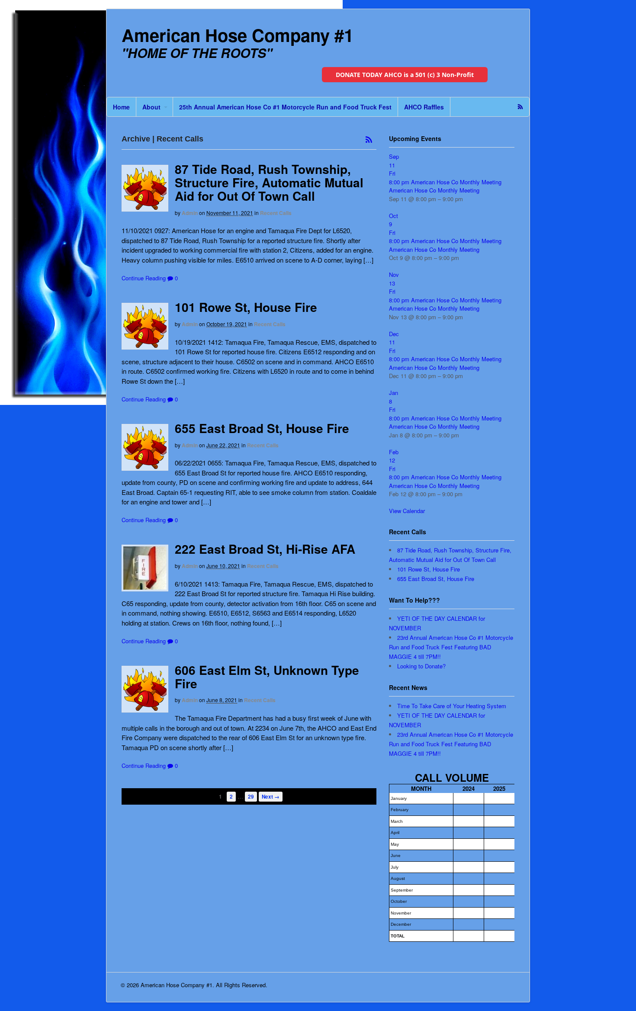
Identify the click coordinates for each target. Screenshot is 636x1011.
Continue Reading (144, 278)
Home (121, 107)
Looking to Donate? (421, 666)
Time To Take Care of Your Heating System (451, 706)
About (151, 107)
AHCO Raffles (424, 107)
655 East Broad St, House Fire (262, 428)
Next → (270, 796)
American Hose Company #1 (237, 34)
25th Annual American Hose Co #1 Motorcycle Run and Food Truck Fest (285, 107)
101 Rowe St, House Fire (246, 307)
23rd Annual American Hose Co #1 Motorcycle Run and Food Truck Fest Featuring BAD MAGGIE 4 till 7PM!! (451, 647)
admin (190, 213)
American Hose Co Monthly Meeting (434, 190)
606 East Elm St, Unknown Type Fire (267, 676)
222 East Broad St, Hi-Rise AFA (265, 549)
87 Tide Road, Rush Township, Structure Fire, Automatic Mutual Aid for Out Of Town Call (269, 182)
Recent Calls (276, 213)
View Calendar (407, 511)
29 (251, 796)
